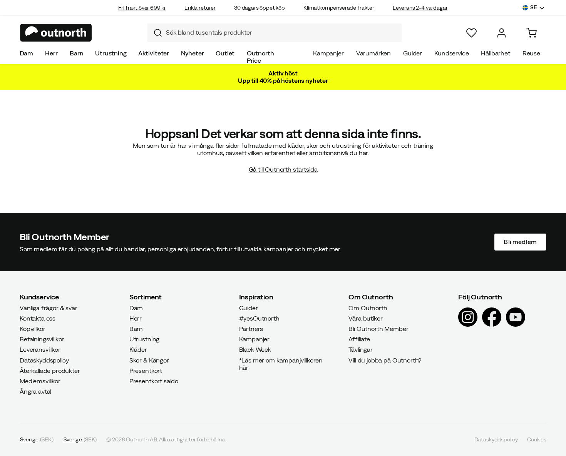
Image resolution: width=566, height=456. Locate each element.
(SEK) (37, 439)
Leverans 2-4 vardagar (420, 8)
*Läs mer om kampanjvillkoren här (281, 363)
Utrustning (110, 53)
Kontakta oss (37, 317)
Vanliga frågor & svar (48, 307)
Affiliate (359, 339)
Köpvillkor (32, 328)
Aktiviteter (153, 53)
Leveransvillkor (40, 349)
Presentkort (145, 370)
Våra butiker (365, 317)
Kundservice (451, 53)
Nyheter (192, 53)
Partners (251, 328)
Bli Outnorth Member (378, 328)
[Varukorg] (531, 33)
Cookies (536, 439)
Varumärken (373, 53)
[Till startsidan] (56, 33)
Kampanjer (328, 53)
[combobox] (274, 32)
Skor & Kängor (149, 359)
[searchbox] (282, 32)
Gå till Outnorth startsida (283, 169)
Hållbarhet (495, 53)
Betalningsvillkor (42, 339)
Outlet (225, 53)
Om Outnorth (367, 307)
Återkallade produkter (50, 370)
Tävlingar (360, 349)
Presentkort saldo (153, 380)
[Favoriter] (471, 33)
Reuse (531, 53)
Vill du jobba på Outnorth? (384, 359)
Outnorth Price (260, 57)
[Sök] (154, 32)
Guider (412, 53)
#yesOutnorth (259, 317)
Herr (51, 53)
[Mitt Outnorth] (501, 32)
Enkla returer (200, 8)
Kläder (138, 349)
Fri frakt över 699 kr (142, 8)
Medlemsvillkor (40, 380)
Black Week (255, 349)
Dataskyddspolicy (44, 359)
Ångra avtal (35, 391)
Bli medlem (520, 241)
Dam (26, 53)
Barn (76, 53)
